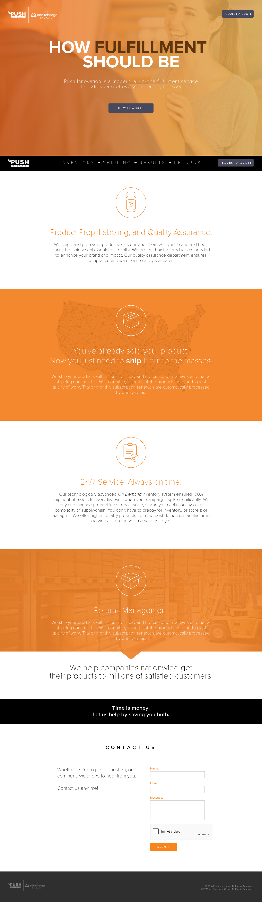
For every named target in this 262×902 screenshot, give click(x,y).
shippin (117, 163)
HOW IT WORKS (131, 108)
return (188, 163)
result (153, 163)
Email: (154, 783)
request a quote (238, 14)
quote (236, 162)
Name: (154, 768)
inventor (77, 163)
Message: (156, 797)
